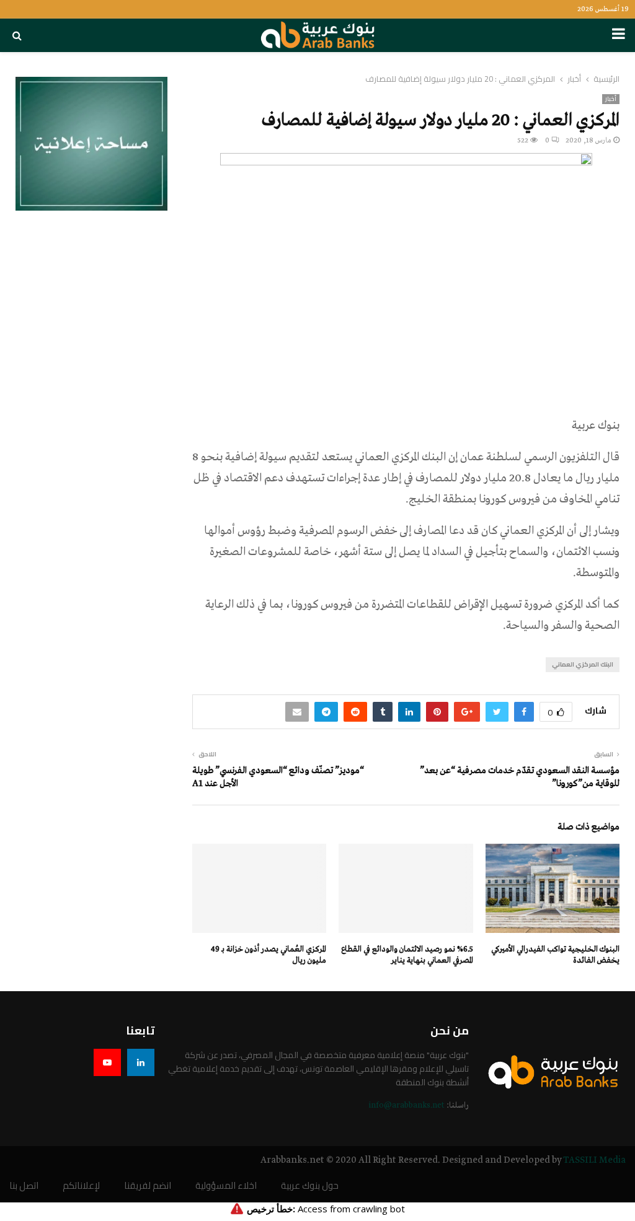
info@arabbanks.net (406, 1105)
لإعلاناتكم (81, 1186)
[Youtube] (107, 1062)
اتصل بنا (23, 1186)
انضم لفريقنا (147, 1186)
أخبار (610, 99)
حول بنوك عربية (310, 1186)
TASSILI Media (594, 1160)
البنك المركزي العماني (582, 664)
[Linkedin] (140, 1062)
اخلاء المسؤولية (226, 1186)
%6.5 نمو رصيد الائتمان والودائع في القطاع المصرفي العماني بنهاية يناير (407, 955)
